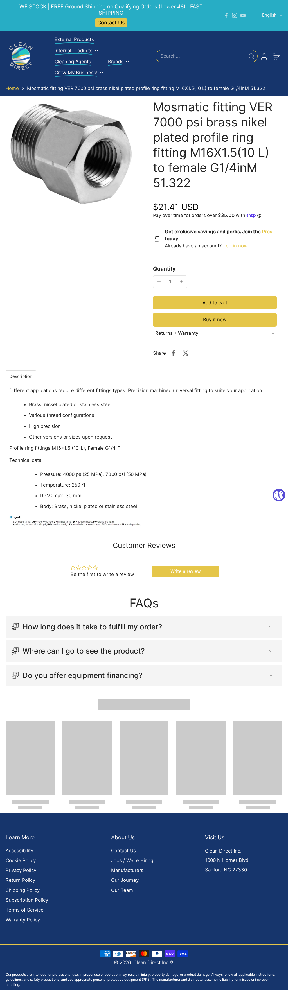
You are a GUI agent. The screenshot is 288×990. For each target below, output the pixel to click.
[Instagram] (234, 15)
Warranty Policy (23, 920)
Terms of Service (25, 910)
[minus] (159, 281)
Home (12, 88)
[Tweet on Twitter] (185, 353)
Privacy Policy (21, 870)
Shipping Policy (23, 890)
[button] (215, 303)
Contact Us (111, 22)
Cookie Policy (21, 860)
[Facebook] (226, 15)
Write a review (185, 571)
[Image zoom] (70, 154)
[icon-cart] (276, 56)
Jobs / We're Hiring (132, 860)
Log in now (235, 245)
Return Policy (20, 880)
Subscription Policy (27, 900)
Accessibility (19, 850)
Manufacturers (127, 870)
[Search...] (251, 56)
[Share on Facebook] (173, 353)
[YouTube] (243, 15)
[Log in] (264, 56)
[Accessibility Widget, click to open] (279, 495)
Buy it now (215, 319)
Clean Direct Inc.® (153, 962)
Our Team (122, 890)
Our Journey (125, 880)
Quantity (164, 268)
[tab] (21, 376)
